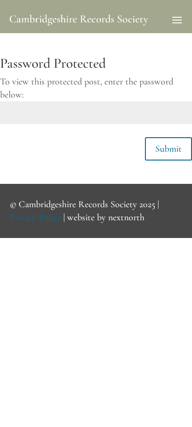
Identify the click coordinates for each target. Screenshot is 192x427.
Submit (168, 148)
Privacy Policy (35, 217)
